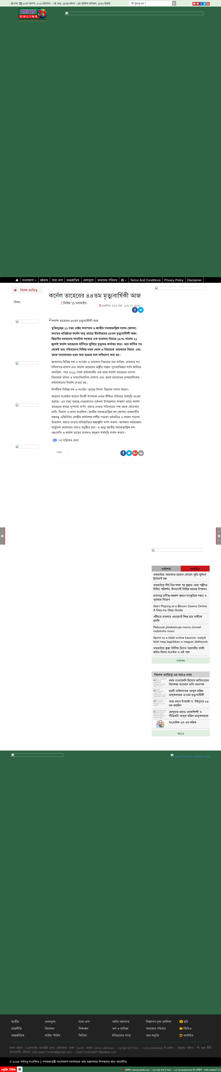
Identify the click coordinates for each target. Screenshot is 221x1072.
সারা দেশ (57, 280)
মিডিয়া (83, 1035)
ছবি (185, 1021)
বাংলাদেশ (28, 280)
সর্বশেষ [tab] (166, 568)
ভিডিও (187, 1028)
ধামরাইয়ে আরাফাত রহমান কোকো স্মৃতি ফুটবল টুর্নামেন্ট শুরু (179, 576)
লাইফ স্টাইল (52, 1035)
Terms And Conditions (145, 280)
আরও (180, 733)
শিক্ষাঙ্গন (83, 1028)
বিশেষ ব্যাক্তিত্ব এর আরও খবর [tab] (173, 674)
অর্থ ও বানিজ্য (120, 1028)
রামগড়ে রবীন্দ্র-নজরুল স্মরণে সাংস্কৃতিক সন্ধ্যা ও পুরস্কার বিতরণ (179, 597)
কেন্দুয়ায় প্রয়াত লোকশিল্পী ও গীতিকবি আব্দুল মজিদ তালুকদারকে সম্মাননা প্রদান (188, 713)
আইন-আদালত (120, 1021)
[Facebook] (201, 3)
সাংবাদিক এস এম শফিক (182, 722)
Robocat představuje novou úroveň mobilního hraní (177, 629)
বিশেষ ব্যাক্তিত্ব (28, 290)
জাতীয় (15, 1021)
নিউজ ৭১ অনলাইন (75, 303)
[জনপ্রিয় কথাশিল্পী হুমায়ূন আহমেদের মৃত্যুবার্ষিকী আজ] (2, 535)
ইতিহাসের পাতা (121, 1035)
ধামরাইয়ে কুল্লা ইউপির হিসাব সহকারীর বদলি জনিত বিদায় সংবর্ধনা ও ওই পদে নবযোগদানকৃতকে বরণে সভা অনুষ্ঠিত (178, 650)
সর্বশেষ (181, 660)
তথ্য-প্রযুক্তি (152, 1035)
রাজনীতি (16, 1028)
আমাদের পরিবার (107, 280)
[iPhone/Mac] (194, 3)
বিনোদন (50, 1028)
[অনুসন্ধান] (174, 3)
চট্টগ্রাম (44, 280)
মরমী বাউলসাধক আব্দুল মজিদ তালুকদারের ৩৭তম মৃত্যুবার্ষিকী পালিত (186, 692)
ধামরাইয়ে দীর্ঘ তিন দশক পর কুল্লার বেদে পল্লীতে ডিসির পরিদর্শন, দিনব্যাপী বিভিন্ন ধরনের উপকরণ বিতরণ (180, 587)
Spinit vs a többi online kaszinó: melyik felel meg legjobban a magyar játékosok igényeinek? (180, 639)
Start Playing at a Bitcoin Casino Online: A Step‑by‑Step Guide (180, 608)
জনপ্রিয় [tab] (195, 568)
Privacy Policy (174, 280)
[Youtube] (197, 3)
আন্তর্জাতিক (72, 280)
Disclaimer (194, 280)
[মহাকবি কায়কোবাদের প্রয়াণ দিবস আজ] (219, 535)
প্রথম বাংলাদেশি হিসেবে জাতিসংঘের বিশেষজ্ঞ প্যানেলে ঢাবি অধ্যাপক (189, 682)
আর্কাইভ (187, 1035)
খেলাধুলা (88, 280)
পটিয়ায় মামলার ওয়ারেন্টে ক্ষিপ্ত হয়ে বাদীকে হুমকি (177, 618)
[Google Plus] (208, 3)
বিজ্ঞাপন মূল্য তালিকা (158, 1021)
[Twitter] (204, 3)
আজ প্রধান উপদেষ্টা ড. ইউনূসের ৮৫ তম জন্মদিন (189, 703)
